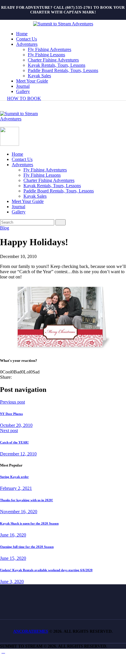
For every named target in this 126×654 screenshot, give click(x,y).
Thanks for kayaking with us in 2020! (26, 500)
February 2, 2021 (16, 488)
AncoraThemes (30, 631)
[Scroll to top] (3, 651)
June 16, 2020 (13, 534)
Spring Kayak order (14, 476)
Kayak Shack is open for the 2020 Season (29, 523)
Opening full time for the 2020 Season (27, 546)
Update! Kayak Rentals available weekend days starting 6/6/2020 (46, 570)
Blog (4, 227)
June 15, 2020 (13, 558)
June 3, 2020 (12, 581)
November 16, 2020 (18, 511)
